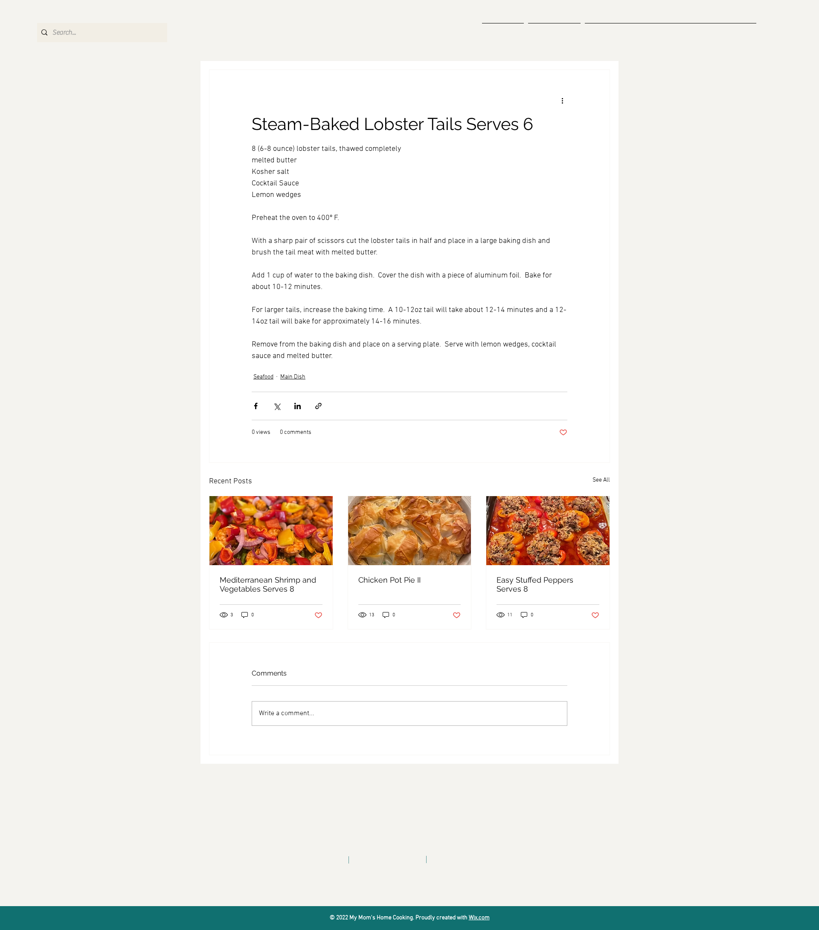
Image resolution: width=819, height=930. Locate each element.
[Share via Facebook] (256, 406)
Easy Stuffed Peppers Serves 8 (535, 584)
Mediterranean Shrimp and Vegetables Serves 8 (268, 584)
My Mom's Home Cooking (81, 12)
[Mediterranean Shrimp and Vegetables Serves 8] (271, 530)
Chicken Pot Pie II (389, 579)
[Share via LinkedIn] (297, 406)
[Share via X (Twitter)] (277, 406)
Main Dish (292, 377)
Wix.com (479, 917)
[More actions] (562, 100)
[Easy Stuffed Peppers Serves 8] (548, 530)
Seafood (263, 377)
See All (601, 480)
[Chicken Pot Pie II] (409, 530)
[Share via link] (318, 406)
